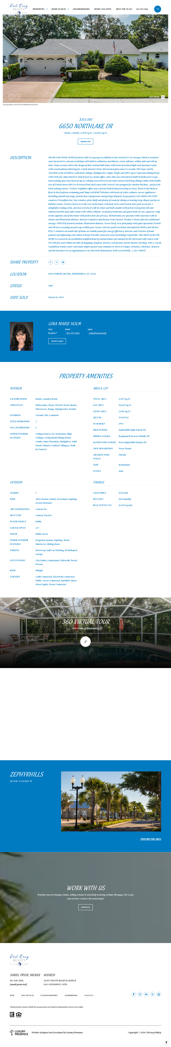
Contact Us (88, 995)
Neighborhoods (81, 9)
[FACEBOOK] (133, 994)
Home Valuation (102, 9)
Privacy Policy (154, 1032)
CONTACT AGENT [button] (57, 341)
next (17, 97)
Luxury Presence (74, 1032)
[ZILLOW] (158, 994)
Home (12, 995)
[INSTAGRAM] (140, 994)
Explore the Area (151, 839)
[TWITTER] (152, 994)
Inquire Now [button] (86, 141)
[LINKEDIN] (146, 994)
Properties (38, 9)
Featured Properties (49, 995)
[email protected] (18, 984)
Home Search (59, 9)
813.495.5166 (142, 9)
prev (11, 97)
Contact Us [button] (85, 907)
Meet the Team (124, 9)
